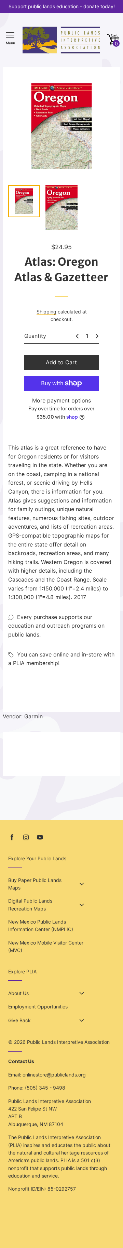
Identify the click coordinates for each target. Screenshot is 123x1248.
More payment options (61, 400)
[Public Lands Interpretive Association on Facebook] (12, 837)
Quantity (35, 335)
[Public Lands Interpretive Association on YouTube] (40, 837)
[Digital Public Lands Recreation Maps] (81, 905)
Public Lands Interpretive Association (68, 1042)
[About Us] (81, 993)
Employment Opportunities (38, 1006)
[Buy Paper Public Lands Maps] (81, 884)
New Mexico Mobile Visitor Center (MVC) (45, 946)
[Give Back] (81, 1020)
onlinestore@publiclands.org (54, 1075)
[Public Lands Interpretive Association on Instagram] (26, 837)
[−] (77, 336)
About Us (18, 993)
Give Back (19, 1020)
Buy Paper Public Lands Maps (35, 884)
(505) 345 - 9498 (45, 1088)
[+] (97, 336)
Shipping (46, 311)
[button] (112, 40)
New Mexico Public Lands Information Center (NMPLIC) (40, 925)
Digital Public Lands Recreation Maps (30, 904)
